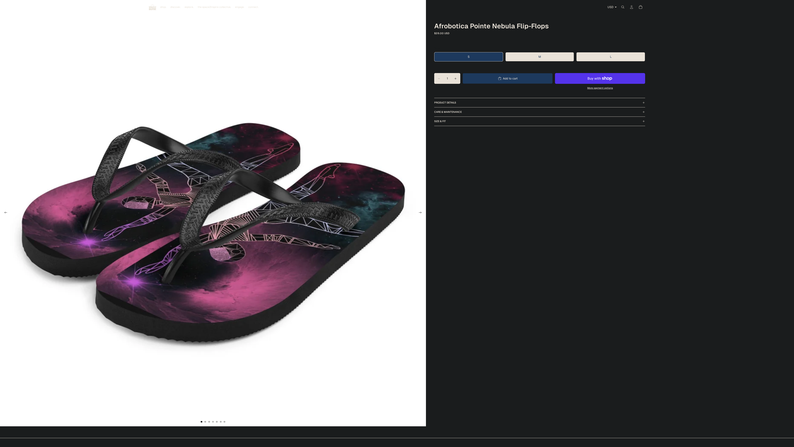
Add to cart (510, 78)
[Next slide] (421, 213)
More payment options (600, 87)
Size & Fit (440, 121)
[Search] (622, 7)
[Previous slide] (4, 213)
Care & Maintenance (448, 112)
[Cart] (640, 7)
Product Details (445, 102)
